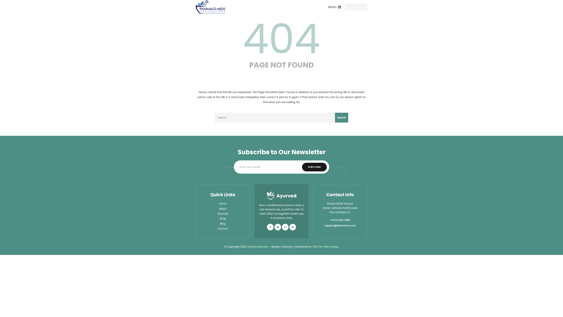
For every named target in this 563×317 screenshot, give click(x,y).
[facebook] (270, 227)
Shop (223, 218)
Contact (223, 228)
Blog (222, 223)
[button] (332, 7)
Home (223, 203)
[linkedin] (292, 227)
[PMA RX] (210, 7)
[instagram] (285, 227)
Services (223, 213)
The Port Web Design (325, 246)
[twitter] (277, 227)
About (223, 208)
